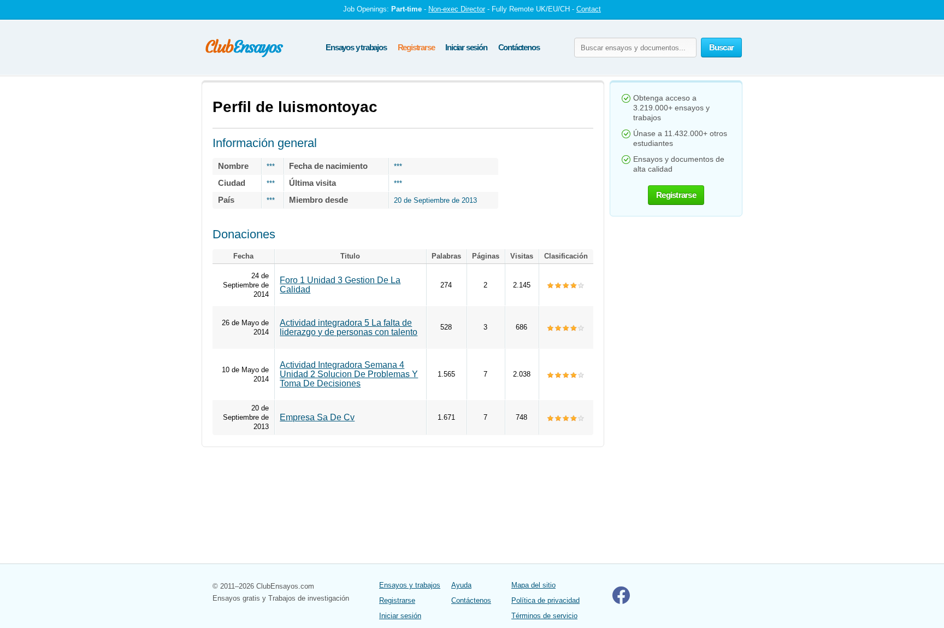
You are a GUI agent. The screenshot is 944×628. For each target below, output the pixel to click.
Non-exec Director (456, 9)
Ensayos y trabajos (356, 47)
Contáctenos (519, 47)
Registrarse (416, 47)
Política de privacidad (545, 600)
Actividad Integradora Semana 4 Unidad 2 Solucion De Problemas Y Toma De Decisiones (349, 374)
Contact (588, 9)
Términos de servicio (544, 616)
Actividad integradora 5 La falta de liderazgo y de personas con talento (348, 327)
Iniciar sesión (466, 47)
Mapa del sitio (533, 585)
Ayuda (461, 585)
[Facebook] (621, 601)
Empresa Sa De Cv (317, 417)
